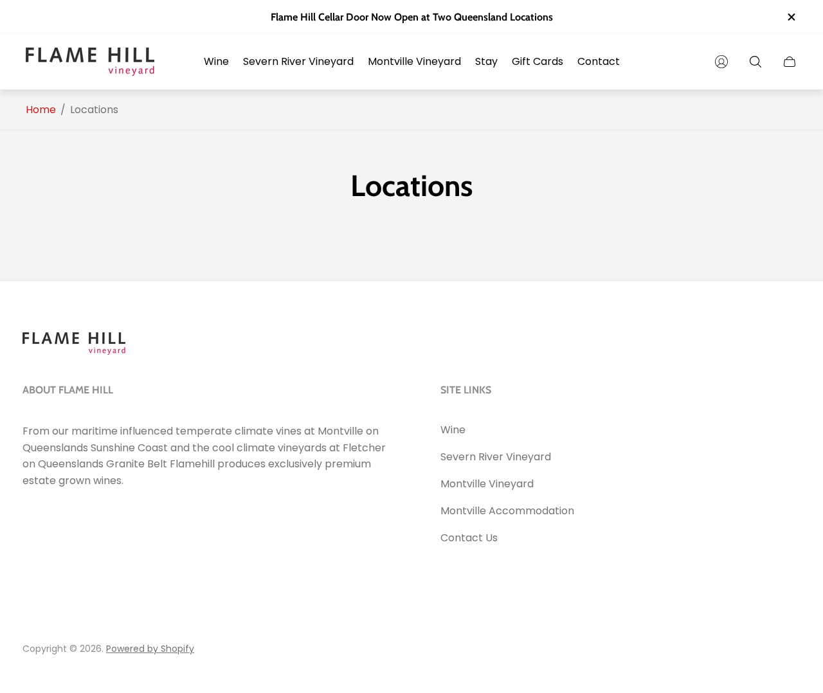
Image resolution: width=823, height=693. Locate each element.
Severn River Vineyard (495, 456)
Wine (453, 429)
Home (41, 110)
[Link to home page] (74, 344)
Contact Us (469, 537)
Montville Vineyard (487, 483)
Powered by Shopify (150, 648)
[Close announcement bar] (790, 17)
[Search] (755, 62)
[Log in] (721, 62)
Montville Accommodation (507, 510)
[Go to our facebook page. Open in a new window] (37, 516)
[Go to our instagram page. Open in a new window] (71, 516)
